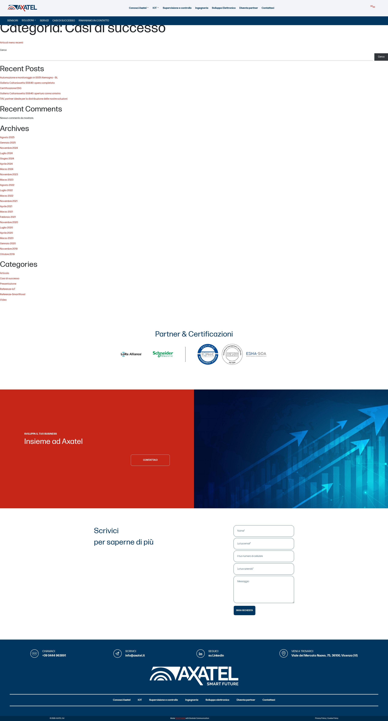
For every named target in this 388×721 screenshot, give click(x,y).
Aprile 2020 (6, 232)
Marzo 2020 (6, 238)
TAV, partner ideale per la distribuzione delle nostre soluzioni (33, 98)
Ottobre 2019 (7, 254)
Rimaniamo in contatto (94, 20)
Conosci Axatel (138, 8)
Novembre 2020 (9, 222)
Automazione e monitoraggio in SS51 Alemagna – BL (29, 77)
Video (3, 299)
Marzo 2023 (6, 179)
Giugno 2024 (7, 158)
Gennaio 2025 (8, 142)
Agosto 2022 (7, 185)
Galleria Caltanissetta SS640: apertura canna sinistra (30, 93)
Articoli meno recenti (11, 42)
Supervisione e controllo (177, 8)
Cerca (3, 50)
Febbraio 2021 (8, 217)
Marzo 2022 (6, 195)
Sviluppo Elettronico (224, 8)
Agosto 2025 (7, 137)
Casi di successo (63, 20)
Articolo (4, 273)
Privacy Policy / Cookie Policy (326, 718)
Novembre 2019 (9, 248)
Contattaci (268, 8)
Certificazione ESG (10, 88)
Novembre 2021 (8, 201)
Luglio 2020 (6, 227)
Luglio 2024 (6, 153)
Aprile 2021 (6, 206)
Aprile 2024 (6, 163)
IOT (155, 8)
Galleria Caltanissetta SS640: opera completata (27, 82)
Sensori (12, 20)
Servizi (44, 20)
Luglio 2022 (6, 190)
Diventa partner (248, 8)
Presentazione (8, 283)
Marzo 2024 (6, 169)
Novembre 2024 (9, 148)
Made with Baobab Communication (189, 718)
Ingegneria (201, 8)
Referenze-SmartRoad (12, 294)
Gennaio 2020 (8, 243)
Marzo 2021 (6, 211)
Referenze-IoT (7, 289)
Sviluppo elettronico (217, 699)
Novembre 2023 (9, 174)
